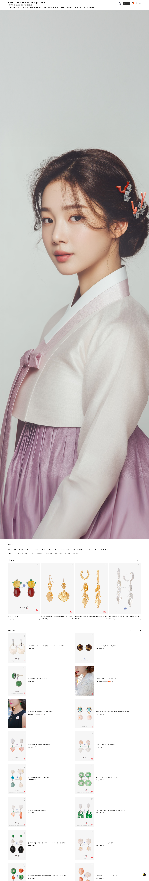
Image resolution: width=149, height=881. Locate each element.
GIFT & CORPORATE (89, 8)
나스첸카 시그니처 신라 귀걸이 (20, 553)
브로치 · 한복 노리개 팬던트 (49, 549)
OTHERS (25, 8)
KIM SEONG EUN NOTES (51, 8)
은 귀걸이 (32, 553)
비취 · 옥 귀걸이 (58, 553)
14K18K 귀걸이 (48, 553)
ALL (9, 549)
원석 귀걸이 (39, 553)
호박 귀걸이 (75, 553)
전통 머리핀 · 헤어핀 (64, 549)
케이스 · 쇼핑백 (104, 549)
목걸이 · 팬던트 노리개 (78, 549)
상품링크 (24, 592)
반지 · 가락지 (35, 549)
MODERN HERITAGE (36, 8)
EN (120, 3)
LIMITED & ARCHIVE (66, 8)
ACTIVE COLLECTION (14, 8)
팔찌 (96, 549)
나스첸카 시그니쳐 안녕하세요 (21, 549)
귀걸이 (89, 549)
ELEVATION (78, 8)
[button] (138, 560)
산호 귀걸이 (67, 553)
